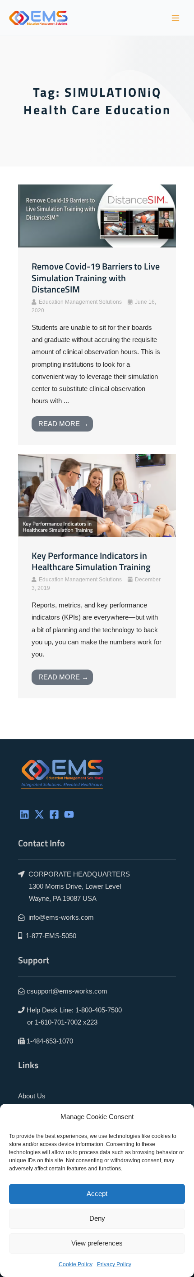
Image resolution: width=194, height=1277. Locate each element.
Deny (97, 1218)
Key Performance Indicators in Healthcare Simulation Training (91, 561)
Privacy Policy (114, 1264)
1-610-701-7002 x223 (66, 1022)
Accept (97, 1193)
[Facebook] (54, 814)
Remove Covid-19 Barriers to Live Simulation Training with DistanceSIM (96, 278)
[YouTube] (69, 814)
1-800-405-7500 (98, 1010)
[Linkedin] (24, 814)
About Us (32, 1096)
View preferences (97, 1243)
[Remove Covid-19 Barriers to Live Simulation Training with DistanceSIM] (97, 215)
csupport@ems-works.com (67, 991)
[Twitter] (39, 814)
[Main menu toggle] (175, 18)
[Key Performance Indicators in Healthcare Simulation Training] (97, 495)
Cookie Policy (75, 1264)
